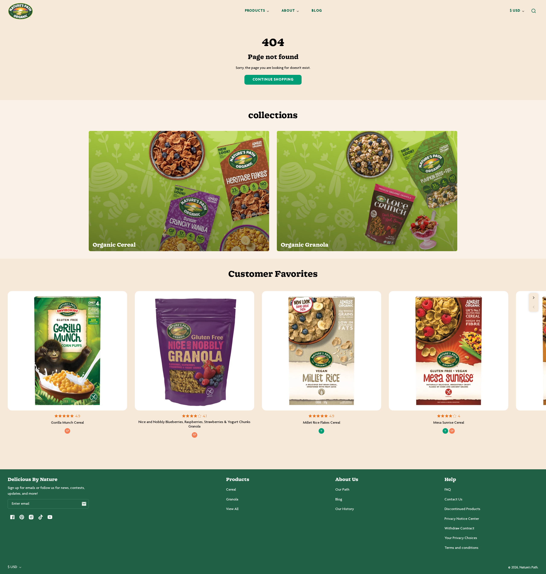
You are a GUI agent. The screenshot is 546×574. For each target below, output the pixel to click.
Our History (344, 509)
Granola (232, 500)
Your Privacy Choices (460, 538)
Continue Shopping (273, 80)
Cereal (231, 490)
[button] (533, 11)
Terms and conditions (461, 548)
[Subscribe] (84, 504)
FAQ (447, 490)
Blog (338, 500)
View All (232, 509)
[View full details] (67, 350)
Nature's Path (529, 568)
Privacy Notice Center (461, 519)
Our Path (342, 490)
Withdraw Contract (459, 529)
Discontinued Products (462, 509)
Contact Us (453, 500)
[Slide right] (533, 297)
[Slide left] (533, 307)
